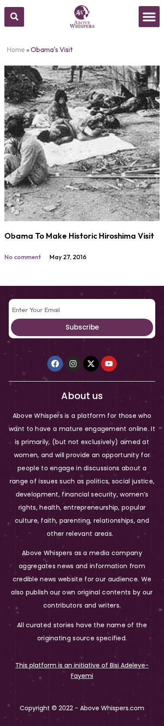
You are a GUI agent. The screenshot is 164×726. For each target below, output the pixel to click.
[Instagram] (73, 364)
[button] (14, 17)
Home (16, 49)
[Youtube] (109, 364)
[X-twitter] (91, 364)
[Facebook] (55, 364)
